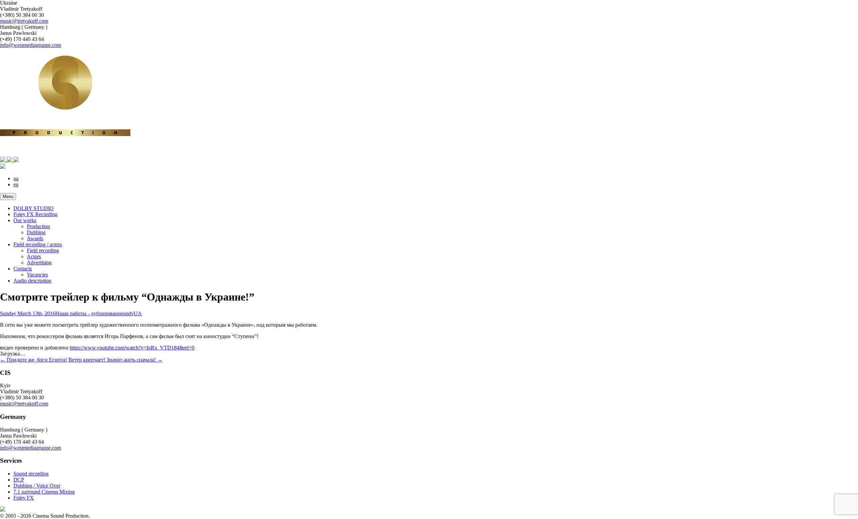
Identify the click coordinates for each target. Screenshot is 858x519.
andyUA (132, 313)
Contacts (22, 268)
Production (38, 226)
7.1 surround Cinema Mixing (44, 492)
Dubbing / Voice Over (36, 486)
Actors (34, 256)
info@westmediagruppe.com (30, 45)
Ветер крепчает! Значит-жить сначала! (115, 360)
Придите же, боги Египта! (33, 360)
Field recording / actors (37, 244)
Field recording (43, 250)
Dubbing (36, 232)
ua (15, 178)
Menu (8, 196)
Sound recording (31, 473)
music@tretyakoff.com (24, 21)
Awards (35, 238)
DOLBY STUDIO (33, 208)
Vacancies (37, 274)
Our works (24, 220)
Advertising (39, 262)
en (15, 184)
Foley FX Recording (35, 214)
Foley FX (23, 498)
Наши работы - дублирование (89, 313)
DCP (18, 479)
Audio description (32, 280)
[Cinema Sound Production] (429, 157)
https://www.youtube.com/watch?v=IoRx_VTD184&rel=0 (132, 347)
